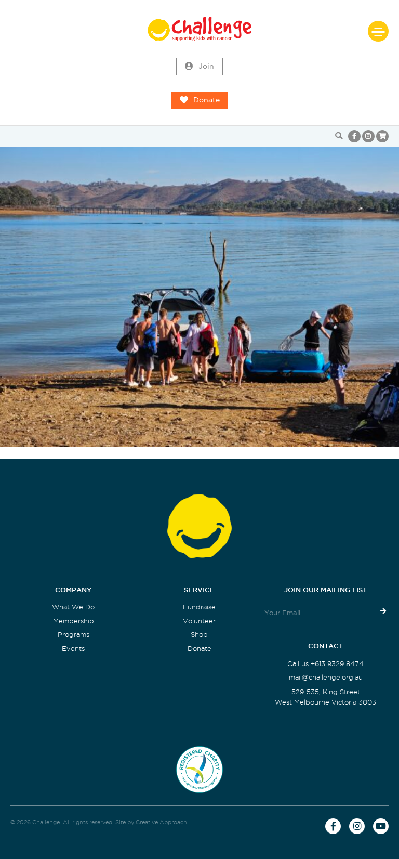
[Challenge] (199, 29)
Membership (73, 621)
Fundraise (199, 607)
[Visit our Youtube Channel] (381, 826)
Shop (199, 634)
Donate (206, 100)
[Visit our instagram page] (368, 136)
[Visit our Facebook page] (354, 136)
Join (206, 66)
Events (73, 648)
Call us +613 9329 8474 (325, 663)
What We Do (73, 607)
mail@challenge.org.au (326, 677)
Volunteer (199, 621)
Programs (73, 634)
